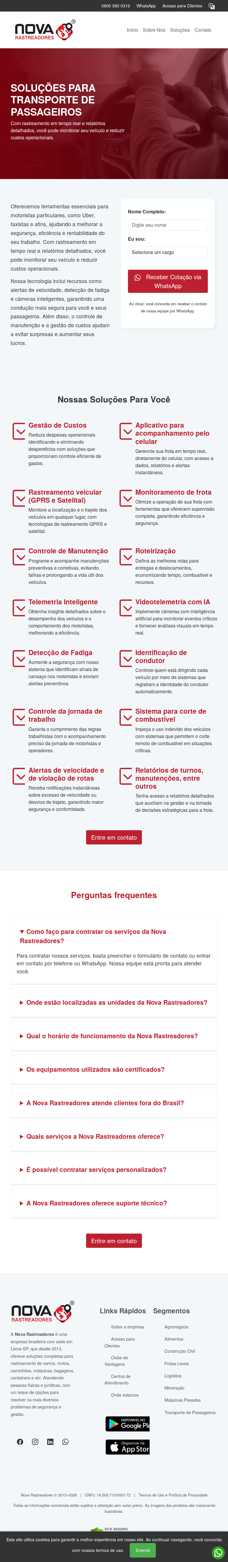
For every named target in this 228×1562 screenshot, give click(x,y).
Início (132, 29)
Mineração (174, 1387)
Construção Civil (179, 1351)
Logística (172, 1375)
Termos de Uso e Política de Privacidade (173, 1495)
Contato (203, 29)
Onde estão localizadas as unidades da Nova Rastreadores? (117, 1002)
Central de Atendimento (117, 1379)
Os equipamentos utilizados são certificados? (95, 1069)
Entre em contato (114, 837)
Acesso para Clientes (182, 6)
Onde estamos (125, 1395)
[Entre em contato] (218, 1553)
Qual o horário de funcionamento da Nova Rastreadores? (112, 1035)
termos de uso (109, 1550)
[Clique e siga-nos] (20, 1441)
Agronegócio (176, 1326)
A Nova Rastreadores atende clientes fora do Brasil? (105, 1102)
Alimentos (173, 1339)
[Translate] (211, 5)
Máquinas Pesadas (182, 1400)
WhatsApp (146, 6)
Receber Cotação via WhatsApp (171, 281)
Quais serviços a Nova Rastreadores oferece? (95, 1136)
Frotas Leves (176, 1363)
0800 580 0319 (116, 6)
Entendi (143, 1550)
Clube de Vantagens (116, 1360)
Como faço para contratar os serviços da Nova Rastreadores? (93, 936)
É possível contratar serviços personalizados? (96, 1169)
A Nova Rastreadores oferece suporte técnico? (96, 1202)
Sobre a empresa (127, 1326)
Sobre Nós (154, 29)
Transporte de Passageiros (190, 1412)
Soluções (180, 29)
